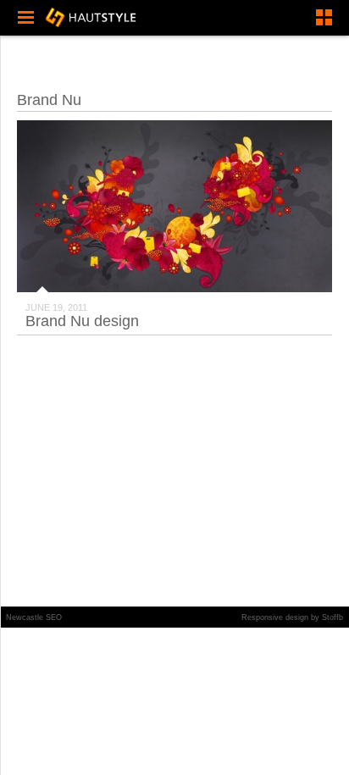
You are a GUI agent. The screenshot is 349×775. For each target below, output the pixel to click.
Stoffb (332, 617)
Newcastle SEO (34, 617)
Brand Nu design (82, 321)
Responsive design (274, 617)
